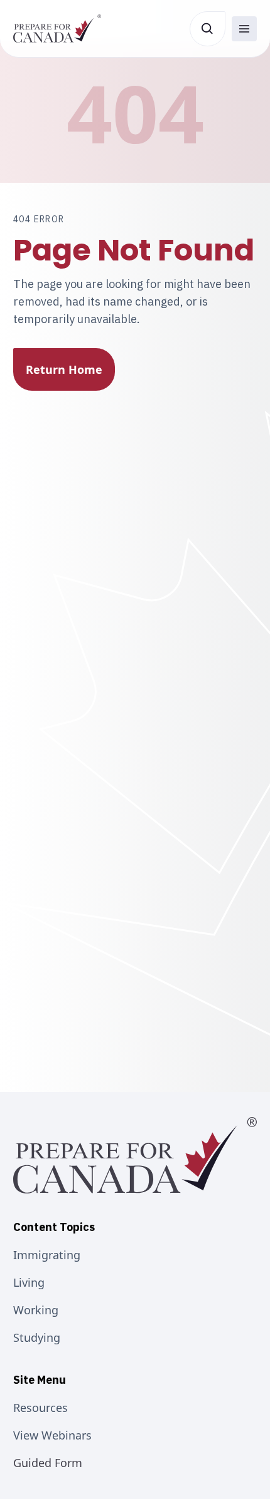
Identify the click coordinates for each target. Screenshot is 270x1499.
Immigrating (46, 1254)
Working (35, 1309)
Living (29, 1282)
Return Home (64, 369)
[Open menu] (244, 28)
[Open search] (207, 28)
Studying (36, 1337)
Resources (40, 1407)
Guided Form (47, 1462)
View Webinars (52, 1435)
